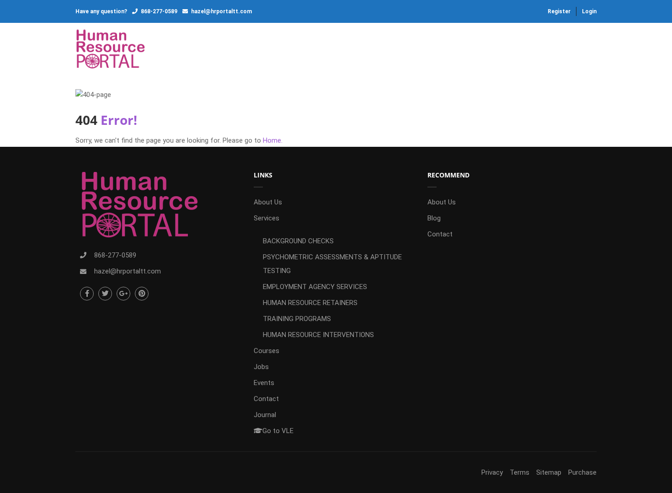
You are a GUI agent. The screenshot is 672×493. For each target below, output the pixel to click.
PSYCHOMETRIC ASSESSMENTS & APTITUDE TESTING (332, 264)
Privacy (492, 472)
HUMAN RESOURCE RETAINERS (310, 303)
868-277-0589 (159, 11)
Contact (447, 50)
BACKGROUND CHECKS (298, 241)
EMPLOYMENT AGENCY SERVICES (315, 287)
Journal (496, 50)
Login (589, 11)
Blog (434, 218)
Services (272, 50)
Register (559, 11)
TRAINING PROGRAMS (297, 319)
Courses (321, 50)
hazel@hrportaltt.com (221, 11)
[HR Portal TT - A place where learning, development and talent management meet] (110, 50)
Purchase (582, 472)
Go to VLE (557, 50)
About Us (223, 50)
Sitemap (548, 472)
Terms (519, 472)
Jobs (362, 50)
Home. (273, 140)
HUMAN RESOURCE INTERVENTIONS (318, 335)
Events (401, 50)
